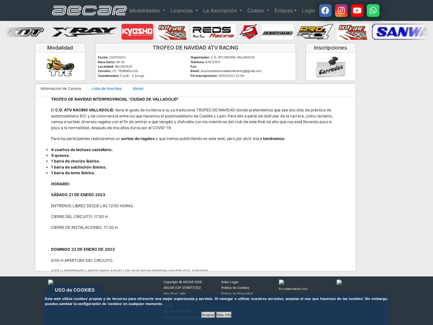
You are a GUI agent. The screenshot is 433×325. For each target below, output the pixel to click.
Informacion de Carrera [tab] (61, 88)
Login (308, 10)
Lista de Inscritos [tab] (107, 88)
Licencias (182, 10)
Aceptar (208, 315)
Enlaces (284, 10)
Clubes (256, 10)
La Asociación (220, 10)
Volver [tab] (138, 88)
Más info (224, 315)
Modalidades (145, 10)
